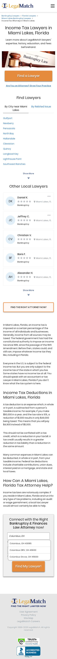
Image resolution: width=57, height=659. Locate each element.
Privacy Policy (28, 615)
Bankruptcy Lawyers (10, 15)
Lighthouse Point (12, 159)
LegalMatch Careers (28, 621)
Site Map (28, 618)
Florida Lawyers (29, 15)
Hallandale (9, 138)
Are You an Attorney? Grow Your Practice (28, 85)
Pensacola (9, 128)
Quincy (7, 148)
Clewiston (8, 143)
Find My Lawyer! (28, 566)
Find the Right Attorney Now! (29, 307)
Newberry (8, 123)
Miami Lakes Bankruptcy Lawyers (16, 18)
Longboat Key (10, 153)
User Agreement (28, 611)
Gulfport (7, 118)
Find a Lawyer (28, 76)
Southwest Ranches (14, 164)
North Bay (8, 133)
